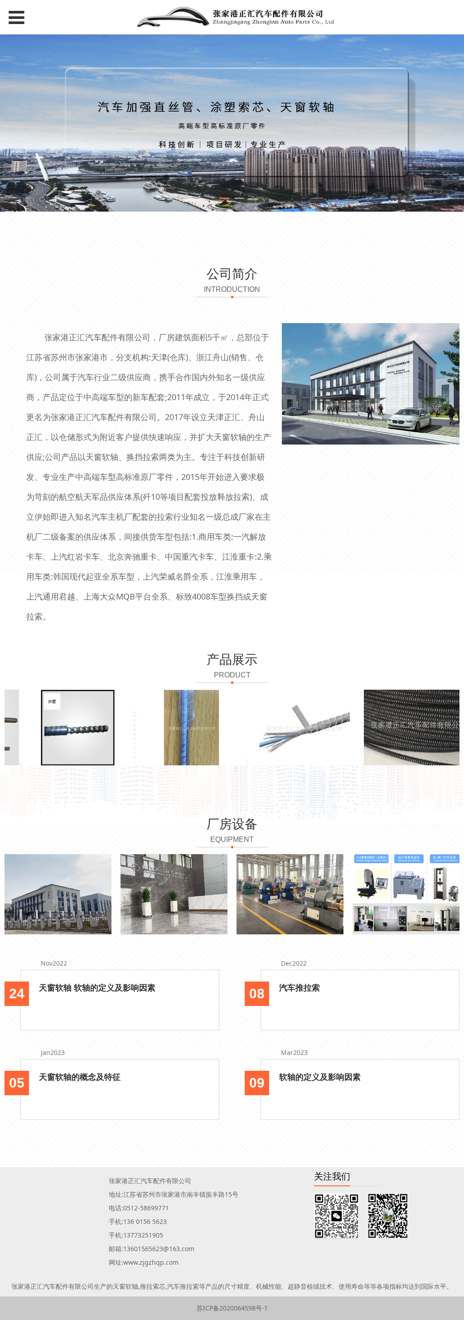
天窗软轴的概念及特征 (80, 1076)
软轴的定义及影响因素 (320, 1076)
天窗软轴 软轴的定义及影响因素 (97, 987)
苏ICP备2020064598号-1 (232, 1308)
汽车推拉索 (299, 987)
